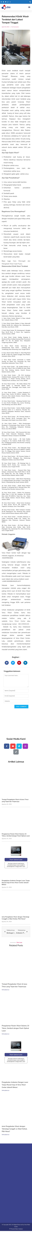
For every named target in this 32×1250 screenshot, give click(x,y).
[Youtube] (13, 747)
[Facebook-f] (6, 747)
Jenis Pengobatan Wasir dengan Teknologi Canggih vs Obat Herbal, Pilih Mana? (15, 919)
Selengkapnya (5, 991)
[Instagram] (25, 747)
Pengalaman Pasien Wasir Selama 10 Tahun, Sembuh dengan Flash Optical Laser (16, 836)
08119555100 (23, 624)
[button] (30, 2)
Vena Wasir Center (17, 621)
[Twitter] (19, 747)
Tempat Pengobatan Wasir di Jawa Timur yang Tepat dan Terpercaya (15, 802)
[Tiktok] (16, 753)
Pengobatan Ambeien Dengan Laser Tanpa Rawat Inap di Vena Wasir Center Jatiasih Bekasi (16, 884)
